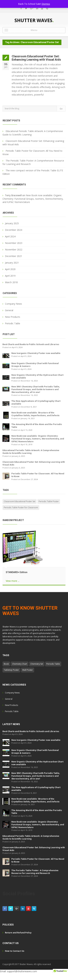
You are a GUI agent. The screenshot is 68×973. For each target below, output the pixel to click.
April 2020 (10, 269)
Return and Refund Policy (18, 932)
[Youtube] (42, 8)
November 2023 (13, 243)
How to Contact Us (14, 951)
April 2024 (10, 236)
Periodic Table (12, 323)
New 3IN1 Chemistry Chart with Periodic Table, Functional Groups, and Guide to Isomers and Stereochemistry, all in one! (35, 389)
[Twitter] (26, 8)
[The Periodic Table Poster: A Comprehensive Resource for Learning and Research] (5, 872)
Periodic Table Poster (49, 501)
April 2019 (10, 275)
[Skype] (47, 8)
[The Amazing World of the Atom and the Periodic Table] (5, 426)
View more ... (12, 580)
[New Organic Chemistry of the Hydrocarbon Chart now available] (5, 377)
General (9, 310)
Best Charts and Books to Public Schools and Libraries (30, 344)
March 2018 (11, 282)
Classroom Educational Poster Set (19, 501)
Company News (13, 303)
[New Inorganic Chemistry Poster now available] (5, 355)
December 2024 (13, 229)
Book (6, 663)
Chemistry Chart (19, 663)
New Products (12, 316)
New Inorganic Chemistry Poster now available (35, 353)
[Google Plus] (32, 8)
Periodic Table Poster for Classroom (21, 507)
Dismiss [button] (46, 3)
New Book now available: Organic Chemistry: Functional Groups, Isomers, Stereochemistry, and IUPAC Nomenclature (32, 199)
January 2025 (12, 223)
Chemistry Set (36, 663)
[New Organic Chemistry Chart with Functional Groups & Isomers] (5, 365)
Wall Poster (27, 670)
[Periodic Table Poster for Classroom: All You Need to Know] (5, 475)
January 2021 (12, 262)
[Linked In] (37, 8)
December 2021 (13, 256)
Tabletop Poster (11, 670)
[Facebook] (21, 8)
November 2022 (13, 249)
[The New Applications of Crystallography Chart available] (5, 403)
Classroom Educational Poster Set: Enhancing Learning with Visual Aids (36, 58)
